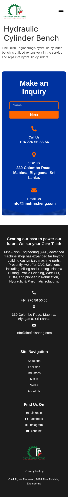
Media (34, 385)
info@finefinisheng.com (34, 333)
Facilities (34, 367)
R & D (34, 379)
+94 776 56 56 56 (34, 300)
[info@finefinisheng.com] (34, 325)
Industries (34, 373)
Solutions (34, 360)
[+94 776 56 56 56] (34, 292)
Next (34, 115)
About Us (34, 391)
